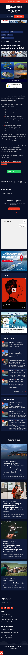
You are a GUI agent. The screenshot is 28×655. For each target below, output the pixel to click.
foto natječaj (5, 31)
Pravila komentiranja (6, 193)
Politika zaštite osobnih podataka (9, 619)
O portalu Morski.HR (5, 614)
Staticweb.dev (14, 648)
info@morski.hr (9, 629)
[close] (26, 2)
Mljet (12, 31)
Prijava (11, 16)
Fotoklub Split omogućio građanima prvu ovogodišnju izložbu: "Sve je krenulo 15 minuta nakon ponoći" (13, 508)
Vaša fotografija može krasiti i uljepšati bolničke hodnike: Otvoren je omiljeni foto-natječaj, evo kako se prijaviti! (13, 468)
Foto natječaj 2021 (6, 161)
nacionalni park (18, 31)
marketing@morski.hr (11, 635)
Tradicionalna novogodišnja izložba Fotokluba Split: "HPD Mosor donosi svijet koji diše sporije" (12, 548)
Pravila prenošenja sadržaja (7, 621)
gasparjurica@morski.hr (13, 632)
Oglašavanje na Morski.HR (7, 617)
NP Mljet (4, 35)
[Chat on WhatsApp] (14, 171)
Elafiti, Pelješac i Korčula (7, 38)
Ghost (21, 647)
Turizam (10, 35)
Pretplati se (19, 16)
